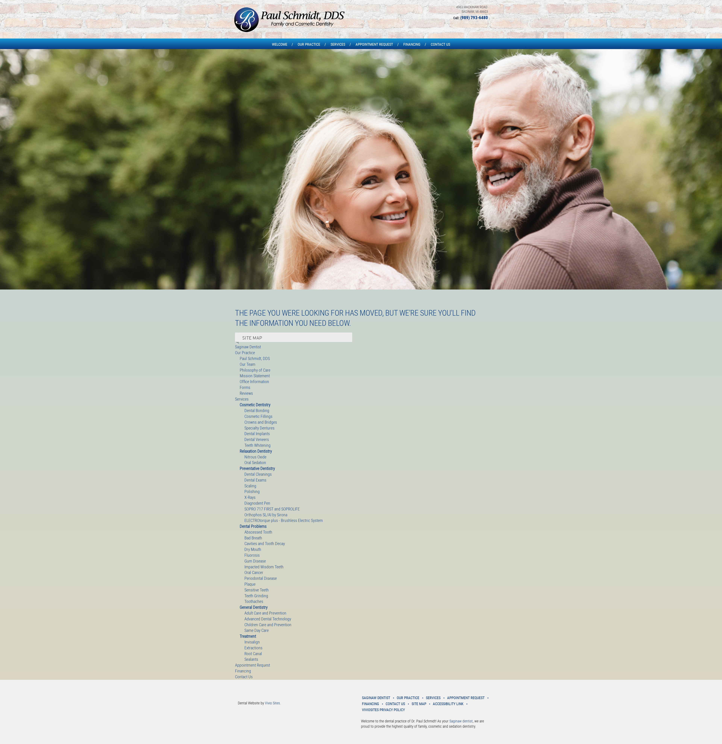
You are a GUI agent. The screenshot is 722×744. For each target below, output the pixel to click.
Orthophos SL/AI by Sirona (265, 514)
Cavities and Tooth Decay (264, 543)
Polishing (252, 491)
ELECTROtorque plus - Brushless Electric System (283, 520)
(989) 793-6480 (474, 17)
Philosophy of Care (255, 370)
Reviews (246, 393)
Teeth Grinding (256, 595)
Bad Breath (253, 538)
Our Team (247, 364)
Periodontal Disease (260, 578)
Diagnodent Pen (257, 503)
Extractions (253, 647)
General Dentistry (254, 607)
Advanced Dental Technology (267, 619)
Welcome (279, 44)
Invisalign (252, 642)
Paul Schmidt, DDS (255, 358)
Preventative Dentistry (257, 468)
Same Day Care (256, 630)
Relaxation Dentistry (256, 451)
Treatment (248, 636)
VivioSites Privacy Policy (383, 709)
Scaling (250, 485)
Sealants (251, 659)
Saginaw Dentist (248, 346)
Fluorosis (252, 555)
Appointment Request (374, 44)
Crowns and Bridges (260, 422)
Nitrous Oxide (255, 457)
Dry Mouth (252, 549)
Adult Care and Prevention (265, 613)
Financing (411, 44)
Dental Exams (255, 480)
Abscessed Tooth (258, 532)
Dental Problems (253, 526)
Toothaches (253, 601)
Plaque (250, 584)
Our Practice (309, 44)
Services (338, 44)
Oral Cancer (253, 572)
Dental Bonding (256, 410)
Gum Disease (255, 561)
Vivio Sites (272, 702)
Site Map (419, 703)
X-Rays (250, 497)
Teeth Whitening (257, 445)
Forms (245, 387)
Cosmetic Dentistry (255, 404)
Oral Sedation (255, 462)
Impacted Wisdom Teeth (264, 566)
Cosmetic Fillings (258, 416)
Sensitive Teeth (256, 590)
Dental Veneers (256, 439)
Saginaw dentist (461, 721)
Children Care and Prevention (267, 624)
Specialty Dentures (259, 428)
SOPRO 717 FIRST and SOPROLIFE (272, 509)
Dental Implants (257, 433)
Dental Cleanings (258, 474)
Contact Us (440, 44)
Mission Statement (255, 375)
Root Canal (253, 653)
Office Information (254, 381)
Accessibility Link (448, 703)
